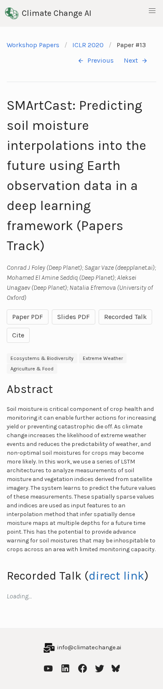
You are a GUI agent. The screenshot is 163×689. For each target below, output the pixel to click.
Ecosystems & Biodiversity (42, 358)
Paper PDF (27, 317)
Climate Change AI (57, 13)
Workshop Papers (33, 45)
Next (131, 60)
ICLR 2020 (88, 45)
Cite (18, 335)
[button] (152, 11)
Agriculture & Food (31, 369)
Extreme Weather (103, 358)
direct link (116, 576)
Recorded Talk (125, 317)
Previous (100, 60)
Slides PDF (73, 317)
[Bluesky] (116, 667)
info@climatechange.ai (89, 647)
